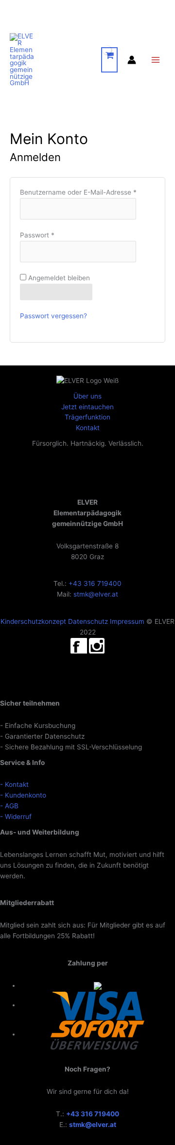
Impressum (127, 621)
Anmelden (56, 291)
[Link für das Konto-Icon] (131, 59)
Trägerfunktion (87, 417)
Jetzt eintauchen (87, 407)
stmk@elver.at (95, 594)
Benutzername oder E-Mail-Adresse (78, 192)
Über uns (87, 396)
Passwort (37, 235)
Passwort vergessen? (53, 316)
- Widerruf (16, 816)
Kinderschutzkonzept (33, 621)
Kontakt (88, 428)
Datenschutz (88, 621)
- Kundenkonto (23, 795)
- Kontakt (14, 784)
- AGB (9, 806)
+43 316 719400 (95, 583)
